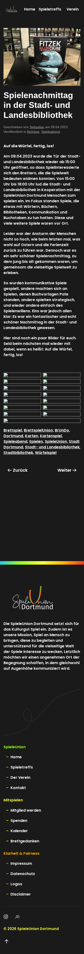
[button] (7, 941)
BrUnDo (62, 430)
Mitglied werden (25, 810)
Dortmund (13, 436)
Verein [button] (72, 9)
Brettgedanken (24, 841)
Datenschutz (22, 873)
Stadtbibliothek (18, 452)
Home (29, 9)
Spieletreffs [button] (50, 9)
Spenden (18, 820)
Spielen (36, 441)
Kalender (19, 831)
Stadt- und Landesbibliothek (52, 447)
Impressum (21, 863)
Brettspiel (13, 430)
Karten (31, 436)
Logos (16, 884)
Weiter (64, 470)
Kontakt (18, 787)
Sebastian (37, 127)
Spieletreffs (21, 767)
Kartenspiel (51, 436)
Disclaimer (20, 894)
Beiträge (33, 132)
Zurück (20, 470)
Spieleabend (50, 132)
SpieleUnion (56, 441)
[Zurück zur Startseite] (11, 9)
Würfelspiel (45, 452)
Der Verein (20, 777)
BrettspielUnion (38, 430)
